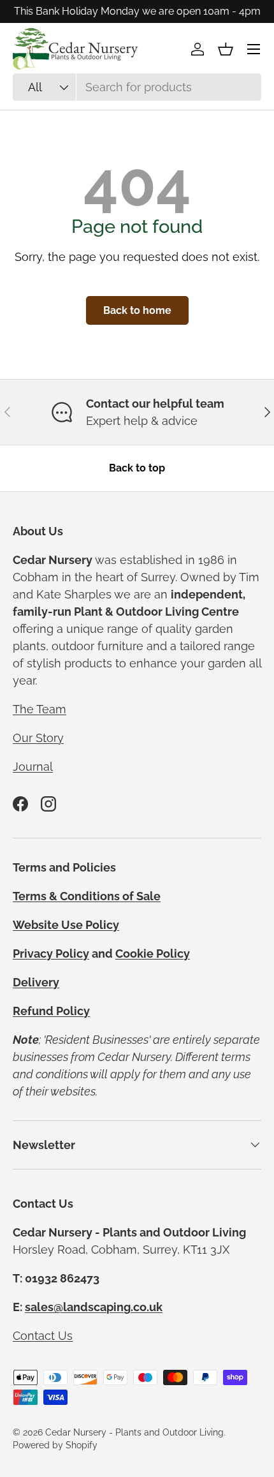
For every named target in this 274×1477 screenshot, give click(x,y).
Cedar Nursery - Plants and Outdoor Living (134, 1432)
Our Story (38, 738)
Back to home (137, 310)
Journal (33, 766)
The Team (39, 709)
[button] (226, 49)
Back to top (137, 468)
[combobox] (137, 87)
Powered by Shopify (55, 1445)
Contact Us (43, 1335)
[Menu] (254, 49)
